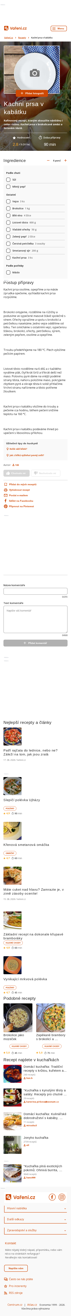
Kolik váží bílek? (18, 449)
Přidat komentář (37, 643)
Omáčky (10, 853)
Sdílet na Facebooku (21, 500)
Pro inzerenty (18, 1286)
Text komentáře (13, 603)
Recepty (22, 37)
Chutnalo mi (18, 473)
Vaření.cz (8, 37)
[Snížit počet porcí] (48, 161)
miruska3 (31, 1125)
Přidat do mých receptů (22, 484)
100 (17, 465)
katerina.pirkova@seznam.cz (42, 1101)
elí (27, 1145)
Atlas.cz (32, 1305)
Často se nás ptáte (21, 1279)
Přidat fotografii (34, 93)
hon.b (29, 1078)
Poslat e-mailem (18, 495)
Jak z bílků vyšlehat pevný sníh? (27, 455)
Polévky (10, 808)
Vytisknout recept (19, 489)
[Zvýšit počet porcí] (65, 161)
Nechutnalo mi (47, 473)
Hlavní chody (13, 942)
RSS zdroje (16, 1293)
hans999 (30, 1177)
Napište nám (16, 1268)
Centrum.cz (15, 1305)
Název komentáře (14, 585)
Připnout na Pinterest (21, 506)
